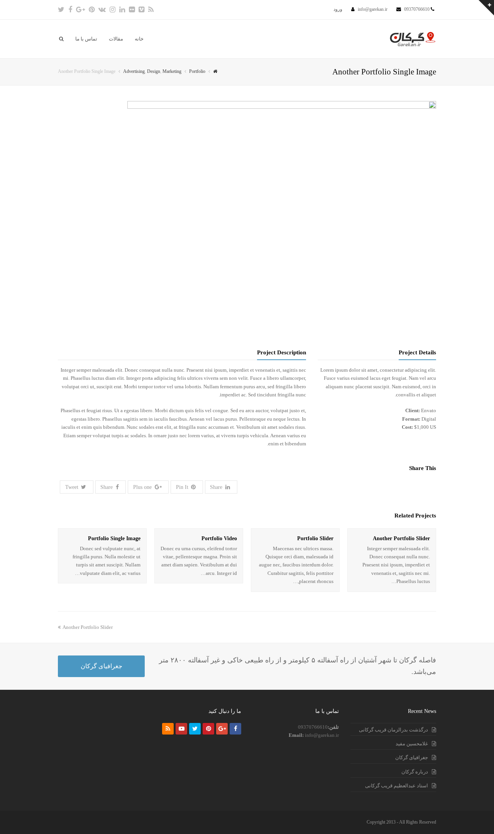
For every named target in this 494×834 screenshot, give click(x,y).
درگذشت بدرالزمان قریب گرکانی (393, 730)
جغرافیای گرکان (101, 666)
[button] (76, 486)
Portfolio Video (219, 538)
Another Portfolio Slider (401, 538)
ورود (337, 9)
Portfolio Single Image (114, 538)
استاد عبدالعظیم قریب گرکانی (396, 786)
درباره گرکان (414, 772)
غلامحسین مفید (412, 743)
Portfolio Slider (315, 538)
